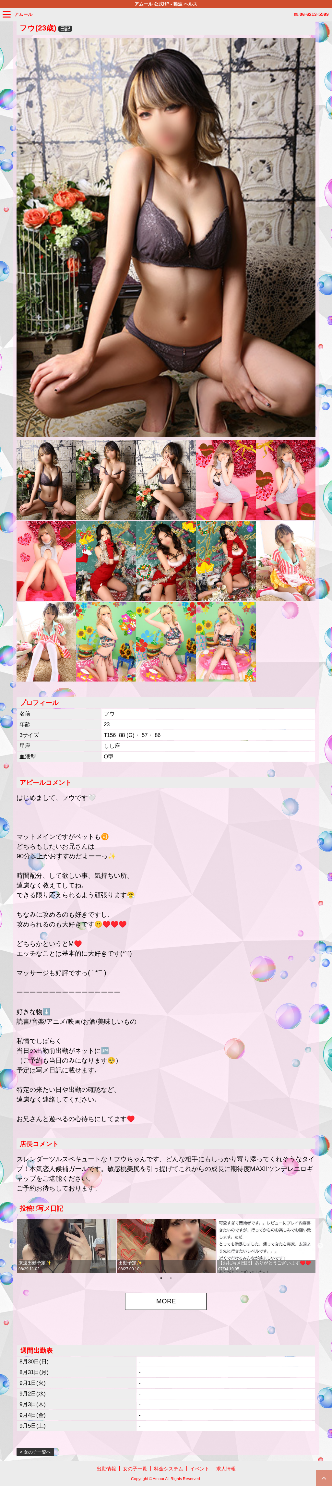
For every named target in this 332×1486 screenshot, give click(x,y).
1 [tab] (161, 1278)
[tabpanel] (66, 1246)
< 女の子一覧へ (35, 1452)
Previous (11, 1246)
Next (320, 1246)
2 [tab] (171, 1278)
